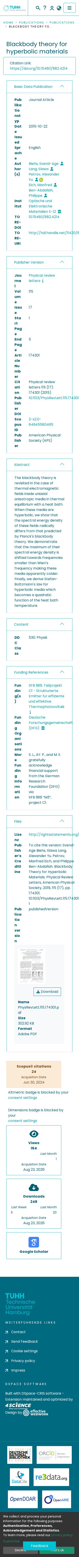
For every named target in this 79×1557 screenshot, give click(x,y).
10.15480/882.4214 (44, 216)
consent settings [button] (22, 1097)
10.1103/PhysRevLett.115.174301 (54, 397)
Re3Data (51, 1477)
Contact (18, 1331)
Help (45, 8)
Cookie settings (24, 1351)
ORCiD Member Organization (54, 1455)
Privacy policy (23, 1360)
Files (18, 821)
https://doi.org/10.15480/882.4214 (39, 68)
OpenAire (56, 1499)
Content (21, 624)
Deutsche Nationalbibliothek (19, 1455)
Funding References (31, 672)
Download (49, 991)
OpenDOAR (23, 1499)
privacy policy (61, 1535)
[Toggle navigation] (69, 8)
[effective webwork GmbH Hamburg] (35, 1412)
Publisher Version (29, 262)
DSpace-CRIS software (41, 1393)
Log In (52, 8)
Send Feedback (24, 1341)
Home (9, 23)
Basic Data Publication (33, 86)
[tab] (39, 87)
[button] (59, 8)
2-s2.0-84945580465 (41, 422)
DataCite (19, 1477)
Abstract (22, 464)
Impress (18, 1370)
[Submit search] (38, 7)
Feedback (39, 1545)
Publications (31, 23)
